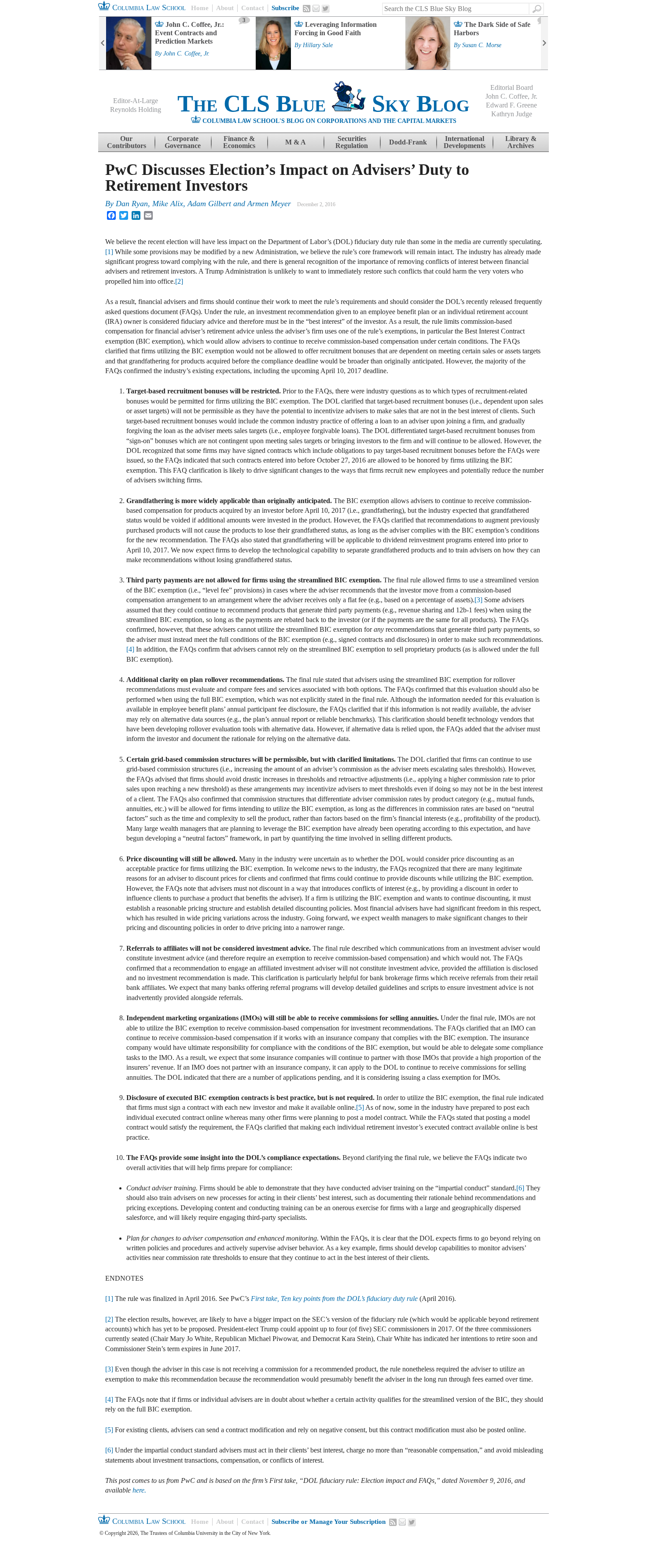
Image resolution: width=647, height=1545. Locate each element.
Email (316, 8)
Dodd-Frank (408, 142)
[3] (478, 600)
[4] (130, 649)
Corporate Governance (183, 142)
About (225, 7)
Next (544, 43)
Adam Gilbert (209, 203)
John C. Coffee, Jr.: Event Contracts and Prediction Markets (189, 33)
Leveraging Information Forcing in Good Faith (335, 29)
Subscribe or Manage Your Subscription (329, 1521)
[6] (520, 1188)
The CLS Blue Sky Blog (323, 103)
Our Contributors (126, 142)
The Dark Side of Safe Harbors (492, 29)
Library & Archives (521, 142)
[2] (179, 281)
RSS (307, 8)
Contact (252, 7)
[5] (360, 1107)
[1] (109, 252)
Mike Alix (167, 203)
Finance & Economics (239, 142)
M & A (295, 142)
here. (139, 1490)
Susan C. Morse (481, 45)
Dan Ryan (132, 203)
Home (200, 7)
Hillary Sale (318, 45)
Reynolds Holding (135, 109)
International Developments (464, 142)
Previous (102, 43)
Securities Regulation (351, 142)
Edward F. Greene (511, 105)
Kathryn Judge (511, 114)
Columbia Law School (148, 7)
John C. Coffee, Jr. (186, 54)
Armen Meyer (269, 203)
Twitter (325, 8)
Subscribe (285, 7)
